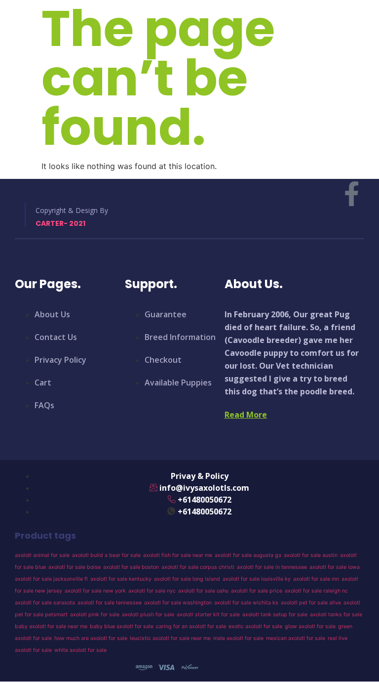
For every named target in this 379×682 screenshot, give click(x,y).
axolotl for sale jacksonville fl (51, 579)
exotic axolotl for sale (255, 626)
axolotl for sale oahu (203, 591)
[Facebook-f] (352, 193)
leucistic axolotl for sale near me (170, 638)
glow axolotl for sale (310, 626)
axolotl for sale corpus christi (197, 567)
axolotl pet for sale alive (311, 602)
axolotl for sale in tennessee (272, 567)
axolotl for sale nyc (152, 591)
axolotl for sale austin (311, 555)
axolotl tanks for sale (336, 614)
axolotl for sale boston (131, 567)
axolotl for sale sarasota (45, 602)
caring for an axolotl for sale (191, 626)
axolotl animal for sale (42, 555)
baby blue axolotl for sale (121, 626)
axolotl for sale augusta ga (248, 555)
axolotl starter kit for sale (208, 614)
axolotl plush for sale (148, 614)
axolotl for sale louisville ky (257, 579)
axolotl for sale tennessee (109, 602)
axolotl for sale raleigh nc (316, 591)
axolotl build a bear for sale (106, 555)
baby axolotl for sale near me (51, 626)
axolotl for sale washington (178, 602)
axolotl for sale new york (95, 591)
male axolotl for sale (238, 638)
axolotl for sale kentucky (121, 579)
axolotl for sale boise (74, 567)
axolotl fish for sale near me (177, 555)
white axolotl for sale (80, 650)
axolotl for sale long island (187, 579)
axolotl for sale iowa (334, 567)
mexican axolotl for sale (295, 638)
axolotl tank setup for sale (274, 614)
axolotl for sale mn (316, 579)
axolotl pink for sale (94, 614)
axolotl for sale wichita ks (246, 602)
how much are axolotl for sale (90, 638)
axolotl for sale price (256, 591)
